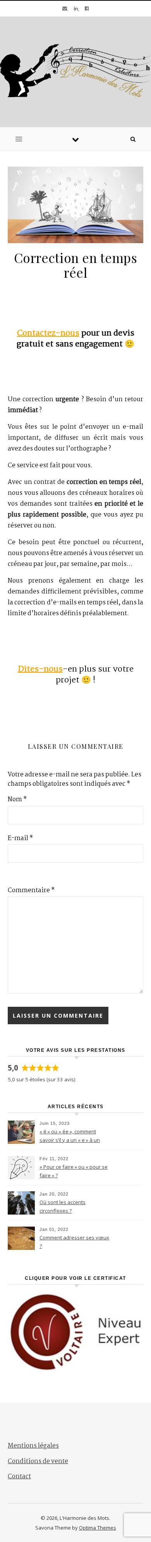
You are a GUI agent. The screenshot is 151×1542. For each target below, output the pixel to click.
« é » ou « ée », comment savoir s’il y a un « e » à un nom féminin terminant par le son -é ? (73, 1136)
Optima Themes (97, 1527)
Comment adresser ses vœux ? (74, 1242)
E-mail (20, 838)
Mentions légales (33, 1446)
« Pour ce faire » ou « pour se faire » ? (73, 1171)
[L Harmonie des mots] (75, 70)
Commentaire (31, 890)
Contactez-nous (48, 333)
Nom (17, 799)
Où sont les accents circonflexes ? (62, 1206)
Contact (19, 1476)
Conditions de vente (38, 1461)
